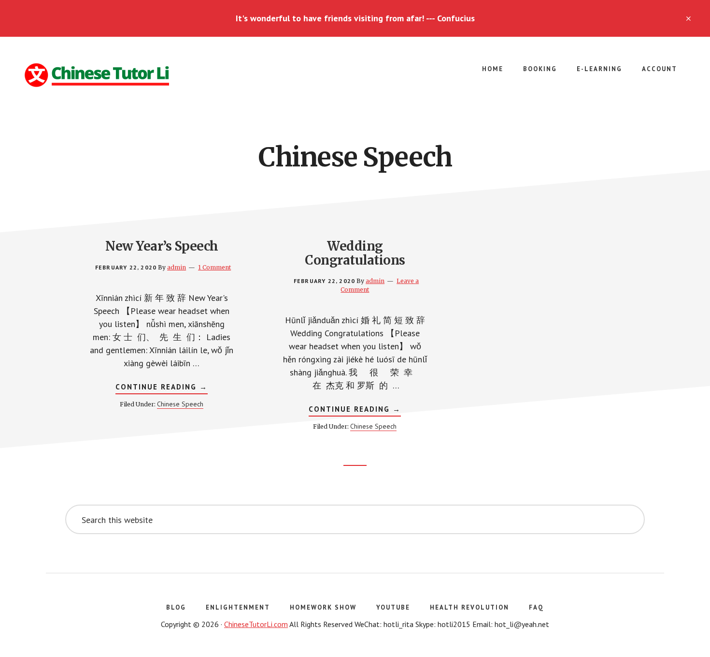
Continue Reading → (161, 388)
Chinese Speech (180, 404)
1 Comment (214, 267)
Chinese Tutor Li (96, 75)
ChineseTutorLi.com (256, 624)
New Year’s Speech (161, 246)
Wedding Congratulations (355, 253)
